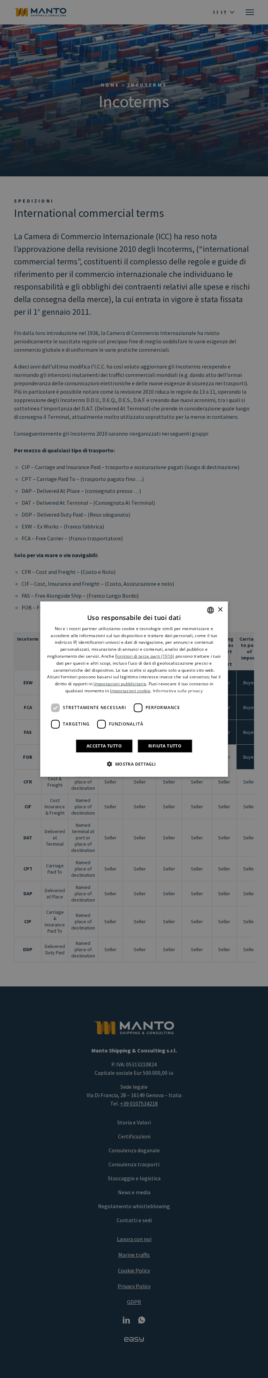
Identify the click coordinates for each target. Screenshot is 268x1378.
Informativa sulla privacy (178, 691)
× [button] (220, 609)
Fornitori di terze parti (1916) (144, 656)
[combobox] (210, 609)
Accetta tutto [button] (104, 746)
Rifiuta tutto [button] (164, 746)
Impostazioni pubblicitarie (120, 684)
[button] (134, 764)
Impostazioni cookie (130, 691)
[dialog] (134, 689)
